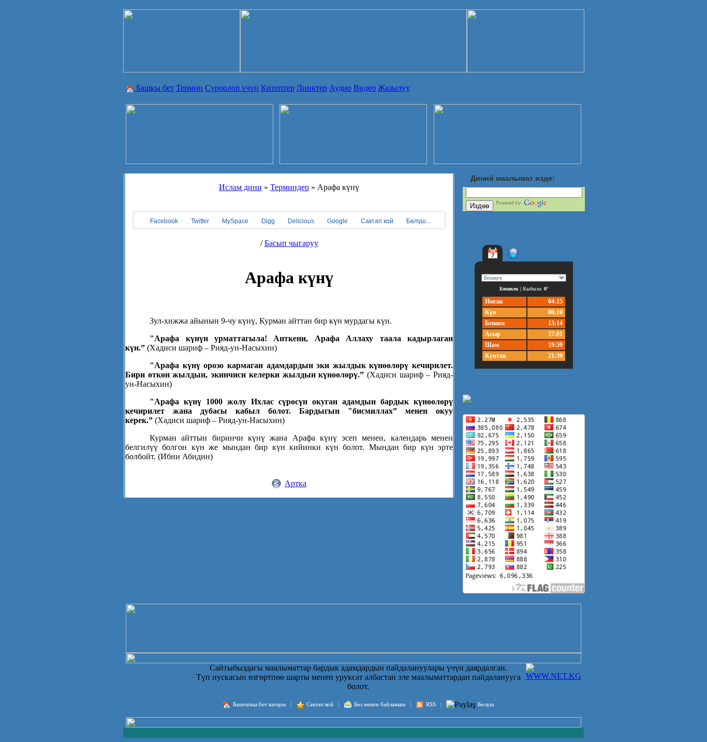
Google (337, 221)
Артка (295, 483)
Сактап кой (376, 221)
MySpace (234, 221)
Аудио (340, 87)
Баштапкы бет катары (259, 704)
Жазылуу (394, 87)
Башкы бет (154, 87)
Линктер (312, 87)
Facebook (163, 221)
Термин (189, 87)
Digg (267, 221)
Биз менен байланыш (379, 704)
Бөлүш (486, 704)
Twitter (199, 221)
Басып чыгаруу (291, 243)
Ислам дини (240, 187)
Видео (365, 87)
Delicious (300, 221)
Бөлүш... (418, 221)
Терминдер (289, 187)
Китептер (277, 87)
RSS (431, 704)
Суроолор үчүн (232, 87)
